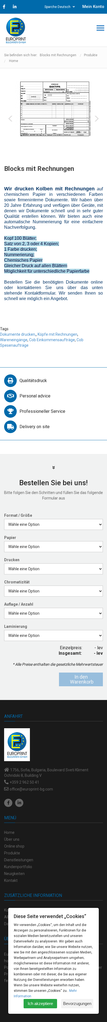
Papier (10, 537)
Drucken (11, 560)
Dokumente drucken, (18, 334)
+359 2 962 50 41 (24, 782)
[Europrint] (16, 30)
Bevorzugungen (77, 1003)
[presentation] (10, 119)
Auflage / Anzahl (18, 604)
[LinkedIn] (19, 803)
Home (13, 61)
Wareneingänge (13, 340)
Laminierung (15, 626)
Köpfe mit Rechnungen (57, 334)
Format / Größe (18, 515)
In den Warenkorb (82, 679)
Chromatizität (17, 582)
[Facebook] (8, 803)
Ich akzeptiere (40, 1003)
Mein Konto (93, 6)
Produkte (90, 55)
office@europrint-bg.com (31, 789)
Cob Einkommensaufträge (52, 340)
